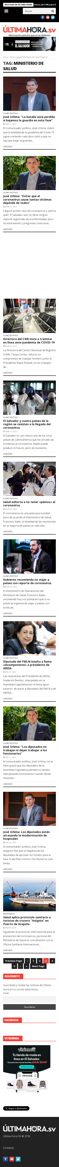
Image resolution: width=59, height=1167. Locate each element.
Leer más (7, 147)
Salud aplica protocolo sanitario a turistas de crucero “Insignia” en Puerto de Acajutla (27, 920)
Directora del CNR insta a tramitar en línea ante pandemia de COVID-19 (29, 340)
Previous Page (13, 960)
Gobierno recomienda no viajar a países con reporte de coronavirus (27, 581)
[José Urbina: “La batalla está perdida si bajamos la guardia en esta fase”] (29, 94)
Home (5, 57)
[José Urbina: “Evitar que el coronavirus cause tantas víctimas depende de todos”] (29, 173)
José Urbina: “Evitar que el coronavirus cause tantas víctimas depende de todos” (27, 199)
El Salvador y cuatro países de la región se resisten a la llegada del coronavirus (27, 424)
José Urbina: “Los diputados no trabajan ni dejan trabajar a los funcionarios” (25, 750)
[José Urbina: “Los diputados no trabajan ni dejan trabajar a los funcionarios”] (29, 723)
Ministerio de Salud (23, 65)
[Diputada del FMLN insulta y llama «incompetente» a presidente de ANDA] (29, 638)
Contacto (8, 1148)
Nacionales (9, 914)
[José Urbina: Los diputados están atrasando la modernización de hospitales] (29, 809)
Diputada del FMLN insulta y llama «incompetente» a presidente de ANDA (27, 665)
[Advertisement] (29, 265)
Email (6, 993)
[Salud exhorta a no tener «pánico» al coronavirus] (29, 479)
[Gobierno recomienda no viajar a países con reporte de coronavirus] (29, 556)
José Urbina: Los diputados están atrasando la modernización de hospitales (26, 835)
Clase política (10, 113)
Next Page (38, 966)
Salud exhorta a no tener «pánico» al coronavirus (29, 503)
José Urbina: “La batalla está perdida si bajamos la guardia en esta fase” (29, 118)
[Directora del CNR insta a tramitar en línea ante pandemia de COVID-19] (29, 316)
